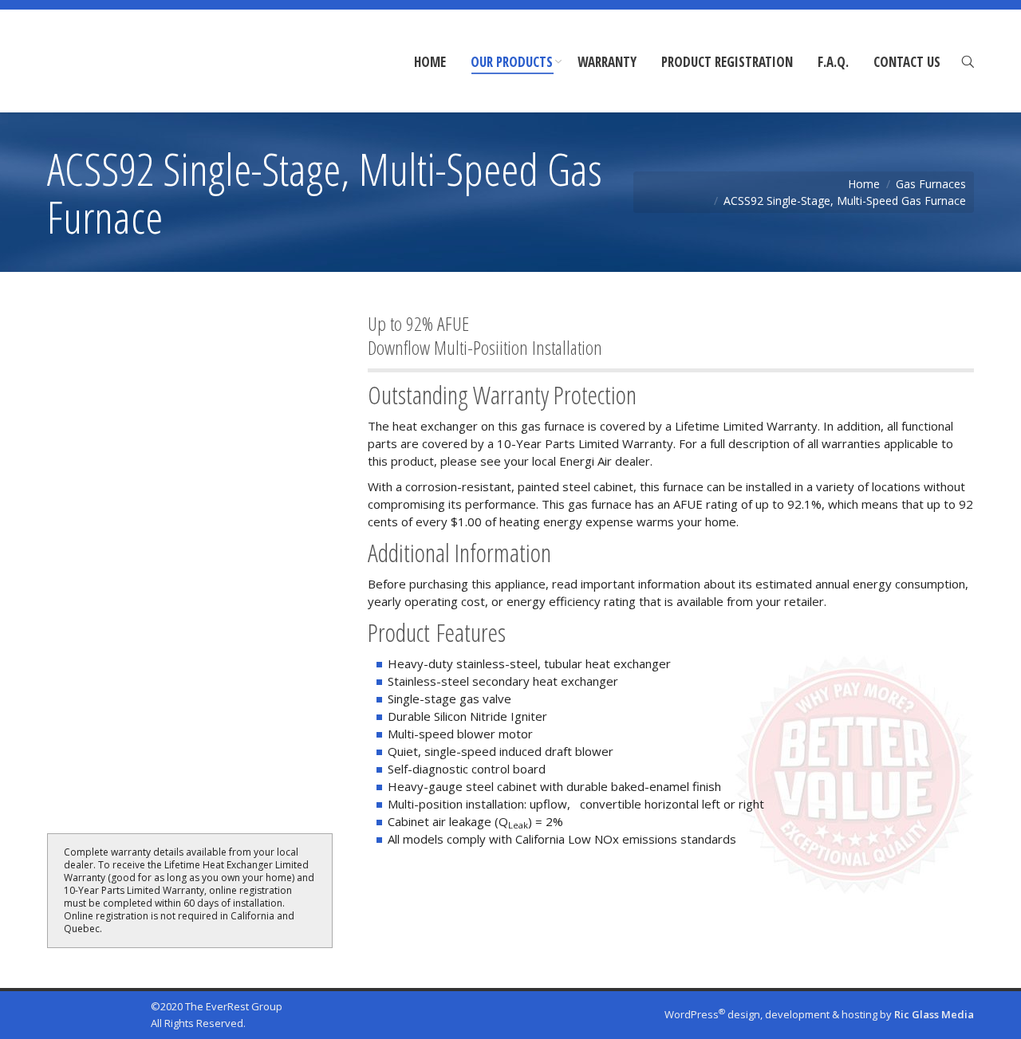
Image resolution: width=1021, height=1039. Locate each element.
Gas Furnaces (931, 183)
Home (864, 183)
